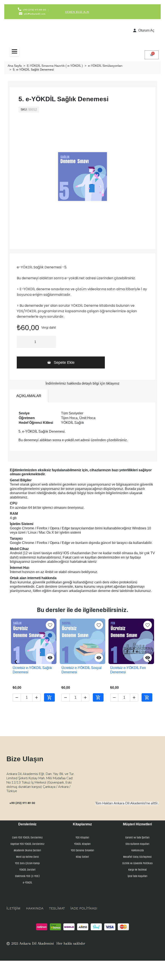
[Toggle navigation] (14, 51)
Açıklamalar (28, 396)
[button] (61, 362)
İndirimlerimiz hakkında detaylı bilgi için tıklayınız (82, 383)
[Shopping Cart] (152, 54)
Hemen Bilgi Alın (77, 12)
